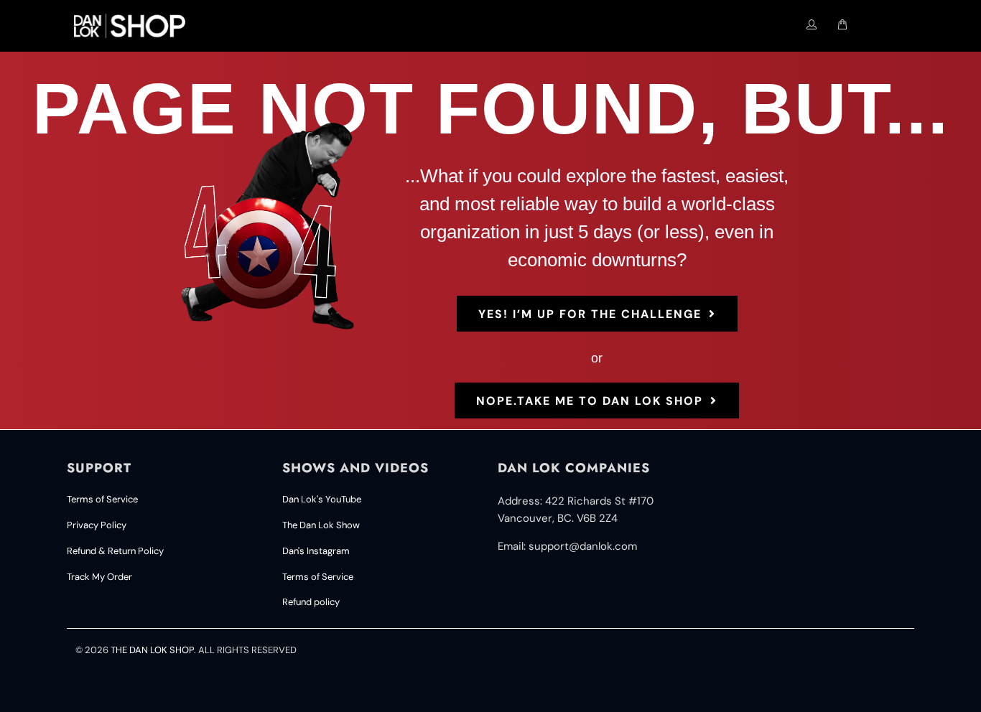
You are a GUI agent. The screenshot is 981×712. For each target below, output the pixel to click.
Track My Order (99, 577)
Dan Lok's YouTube (321, 499)
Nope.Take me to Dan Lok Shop (589, 400)
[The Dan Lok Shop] (135, 26)
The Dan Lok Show (321, 525)
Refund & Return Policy (115, 551)
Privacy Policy (96, 525)
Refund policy (311, 602)
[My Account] (812, 25)
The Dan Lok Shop (152, 650)
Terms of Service (102, 499)
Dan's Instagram (316, 551)
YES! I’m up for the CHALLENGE (590, 314)
